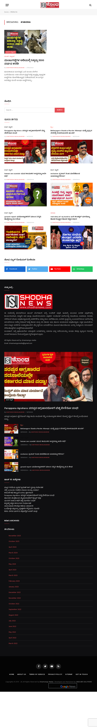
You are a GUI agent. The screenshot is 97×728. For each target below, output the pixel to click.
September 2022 (15, 609)
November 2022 (15, 598)
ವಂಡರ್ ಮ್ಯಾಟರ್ (10, 52)
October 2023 (14, 558)
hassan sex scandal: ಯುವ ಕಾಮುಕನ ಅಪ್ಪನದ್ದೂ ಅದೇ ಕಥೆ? (25, 175)
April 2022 (12, 638)
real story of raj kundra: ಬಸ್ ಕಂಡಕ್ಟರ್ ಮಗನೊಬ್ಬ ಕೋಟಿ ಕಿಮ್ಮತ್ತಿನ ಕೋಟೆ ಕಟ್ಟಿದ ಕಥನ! (70, 218)
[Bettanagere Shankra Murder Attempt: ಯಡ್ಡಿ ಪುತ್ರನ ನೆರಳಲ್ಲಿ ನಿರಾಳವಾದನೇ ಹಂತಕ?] (72, 151)
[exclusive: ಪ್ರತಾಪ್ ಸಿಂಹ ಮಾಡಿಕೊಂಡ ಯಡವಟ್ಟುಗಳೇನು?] (72, 194)
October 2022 (14, 604)
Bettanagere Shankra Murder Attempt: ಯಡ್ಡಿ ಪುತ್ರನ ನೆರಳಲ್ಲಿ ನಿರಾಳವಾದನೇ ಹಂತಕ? (71, 132)
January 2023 (14, 587)
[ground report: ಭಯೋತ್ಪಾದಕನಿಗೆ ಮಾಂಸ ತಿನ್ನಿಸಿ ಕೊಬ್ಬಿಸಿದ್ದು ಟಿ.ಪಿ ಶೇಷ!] (25, 237)
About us (21, 674)
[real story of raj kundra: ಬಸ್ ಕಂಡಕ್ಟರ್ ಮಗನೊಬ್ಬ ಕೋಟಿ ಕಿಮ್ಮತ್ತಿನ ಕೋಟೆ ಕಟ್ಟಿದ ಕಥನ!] (72, 237)
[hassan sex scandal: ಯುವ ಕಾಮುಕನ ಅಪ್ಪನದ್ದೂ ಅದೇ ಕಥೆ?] (25, 194)
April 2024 (12, 547)
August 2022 (13, 615)
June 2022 (12, 626)
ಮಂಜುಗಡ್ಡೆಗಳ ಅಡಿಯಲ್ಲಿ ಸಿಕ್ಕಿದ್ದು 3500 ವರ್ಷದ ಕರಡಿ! (24, 62)
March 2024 (13, 553)
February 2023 (14, 581)
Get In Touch (82, 674)
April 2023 (12, 570)
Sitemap (68, 674)
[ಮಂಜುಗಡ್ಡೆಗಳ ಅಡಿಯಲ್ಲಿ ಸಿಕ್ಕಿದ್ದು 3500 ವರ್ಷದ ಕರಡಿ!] (25, 42)
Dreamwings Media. (46, 681)
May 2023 (12, 564)
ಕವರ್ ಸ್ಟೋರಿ (8, 127)
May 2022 (12, 632)
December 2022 (15, 592)
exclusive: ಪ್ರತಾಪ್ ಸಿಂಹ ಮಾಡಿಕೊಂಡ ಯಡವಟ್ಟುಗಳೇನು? (65, 175)
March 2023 (13, 575)
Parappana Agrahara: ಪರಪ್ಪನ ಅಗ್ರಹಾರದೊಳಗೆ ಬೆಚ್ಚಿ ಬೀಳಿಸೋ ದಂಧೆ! (24, 132)
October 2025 (14, 541)
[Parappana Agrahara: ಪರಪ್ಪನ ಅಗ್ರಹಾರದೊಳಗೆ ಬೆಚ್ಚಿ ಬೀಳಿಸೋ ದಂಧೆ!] (25, 151)
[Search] (90, 5)
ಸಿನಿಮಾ (53, 213)
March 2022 (13, 643)
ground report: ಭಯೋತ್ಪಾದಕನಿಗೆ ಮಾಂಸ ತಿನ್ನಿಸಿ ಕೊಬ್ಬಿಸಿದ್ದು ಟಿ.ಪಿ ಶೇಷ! (22, 218)
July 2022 (12, 621)
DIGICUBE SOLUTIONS (84, 681)
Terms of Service (37, 674)
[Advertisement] (48, 709)
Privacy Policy (55, 674)
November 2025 (15, 536)
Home (6, 12)
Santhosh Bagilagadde (15, 68)
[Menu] (7, 5)
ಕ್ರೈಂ (52, 127)
